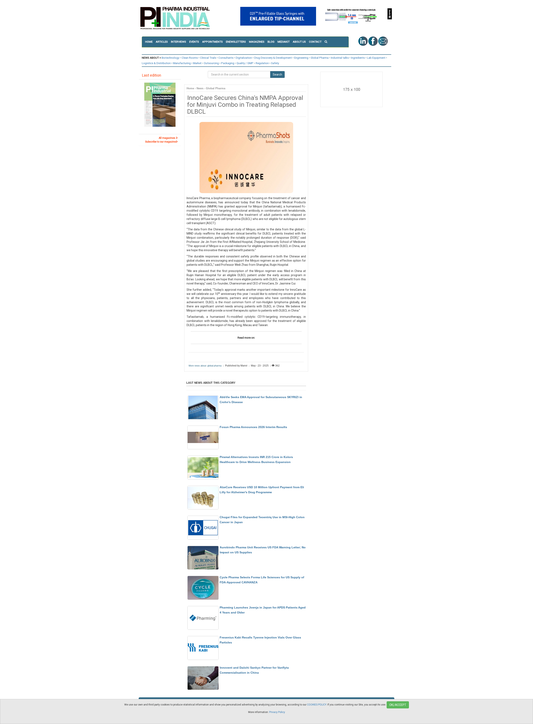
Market (197, 63)
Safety (275, 63)
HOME (149, 41)
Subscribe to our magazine (160, 141)
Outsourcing (211, 63)
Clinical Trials (208, 57)
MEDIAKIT (284, 41)
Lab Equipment (376, 57)
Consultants (225, 57)
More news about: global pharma (205, 365)
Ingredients (358, 57)
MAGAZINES (256, 41)
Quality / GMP (245, 63)
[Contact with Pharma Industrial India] (383, 40)
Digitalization (244, 57)
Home (190, 88)
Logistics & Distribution (156, 63)
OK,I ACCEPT (397, 705)
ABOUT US (299, 41)
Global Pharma (320, 57)
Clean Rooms (190, 57)
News (200, 88)
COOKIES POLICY (316, 704)
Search (277, 74)
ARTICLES (162, 41)
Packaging (227, 63)
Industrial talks (340, 57)
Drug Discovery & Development (273, 57)
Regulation (262, 63)
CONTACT (315, 41)
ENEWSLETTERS (236, 41)
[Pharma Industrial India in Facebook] (373, 40)
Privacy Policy (277, 712)
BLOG (271, 41)
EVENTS (194, 41)
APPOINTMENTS (212, 41)
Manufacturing (182, 63)
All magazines (167, 138)
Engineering (301, 57)
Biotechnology (170, 57)
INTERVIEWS (178, 41)
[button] (327, 42)
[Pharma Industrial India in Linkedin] (363, 40)
